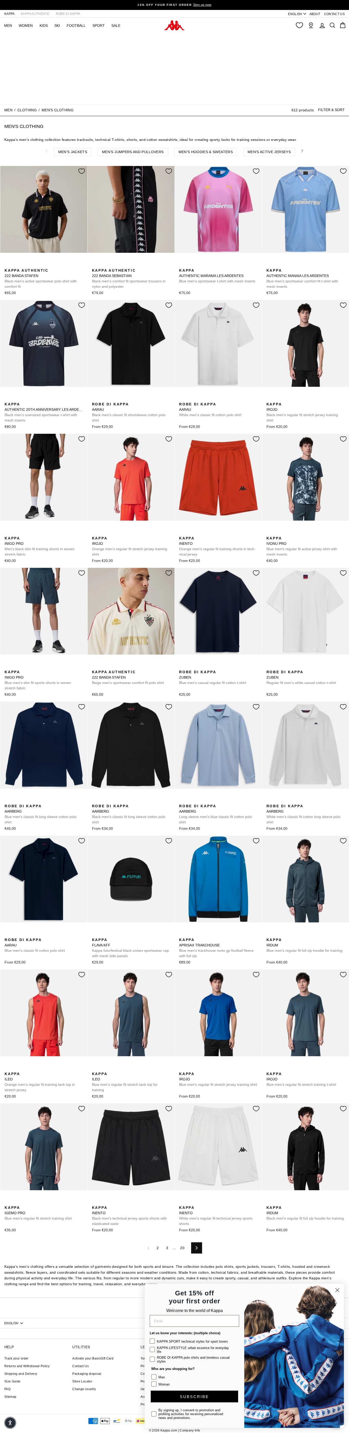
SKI (57, 25)
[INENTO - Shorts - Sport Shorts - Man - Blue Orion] (198, 532)
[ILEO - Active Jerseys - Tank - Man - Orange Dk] (8, 1068)
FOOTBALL (76, 25)
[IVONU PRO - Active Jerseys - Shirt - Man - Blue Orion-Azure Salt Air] (269, 532)
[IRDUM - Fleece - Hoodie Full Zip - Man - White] (286, 934)
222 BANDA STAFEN (41, 278)
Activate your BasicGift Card (92, 1358)
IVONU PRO (301, 546)
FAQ (7, 1389)
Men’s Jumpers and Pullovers (133, 152)
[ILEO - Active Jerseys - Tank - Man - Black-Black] (16, 1068)
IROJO (302, 412)
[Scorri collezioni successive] (302, 151)
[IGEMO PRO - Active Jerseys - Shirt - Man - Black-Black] (16, 1202)
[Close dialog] (337, 1290)
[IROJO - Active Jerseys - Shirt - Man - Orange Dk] (294, 398)
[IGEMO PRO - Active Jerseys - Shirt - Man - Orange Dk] (24, 1202)
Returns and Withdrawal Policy (27, 1366)
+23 (127, 397)
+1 (302, 397)
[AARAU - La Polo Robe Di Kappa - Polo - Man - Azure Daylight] (111, 398)
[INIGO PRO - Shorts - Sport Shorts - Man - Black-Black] (8, 532)
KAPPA (9, 14)
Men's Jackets (72, 152)
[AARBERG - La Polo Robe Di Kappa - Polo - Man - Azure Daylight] (16, 800)
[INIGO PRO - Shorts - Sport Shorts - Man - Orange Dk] (24, 532)
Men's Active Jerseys (269, 152)
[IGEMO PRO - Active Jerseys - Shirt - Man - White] (32, 1202)
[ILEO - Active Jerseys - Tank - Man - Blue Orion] (24, 1068)
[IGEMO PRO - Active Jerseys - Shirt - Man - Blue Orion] (8, 1202)
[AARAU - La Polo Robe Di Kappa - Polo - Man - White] (182, 398)
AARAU (129, 412)
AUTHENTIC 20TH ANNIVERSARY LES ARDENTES (44, 412)
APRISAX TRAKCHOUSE (216, 948)
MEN (8, 25)
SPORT (98, 25)
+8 (40, 799)
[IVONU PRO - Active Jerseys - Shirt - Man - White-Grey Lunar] (278, 532)
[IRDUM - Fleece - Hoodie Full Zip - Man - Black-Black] (278, 934)
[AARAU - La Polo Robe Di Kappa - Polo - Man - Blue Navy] (8, 934)
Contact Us (80, 1366)
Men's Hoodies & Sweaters (206, 152)
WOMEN (26, 25)
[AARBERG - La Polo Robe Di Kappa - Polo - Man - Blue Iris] (32, 800)
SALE (115, 25)
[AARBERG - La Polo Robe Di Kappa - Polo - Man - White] (269, 800)
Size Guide (12, 1381)
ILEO (40, 1082)
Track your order (16, 1358)
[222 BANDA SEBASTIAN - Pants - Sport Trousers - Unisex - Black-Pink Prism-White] (95, 264)
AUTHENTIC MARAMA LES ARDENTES (217, 275)
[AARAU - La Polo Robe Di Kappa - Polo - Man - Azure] (103, 398)
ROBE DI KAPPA (68, 14)
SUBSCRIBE (194, 1396)
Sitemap (10, 1397)
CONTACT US (334, 14)
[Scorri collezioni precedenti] (47, 151)
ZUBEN (212, 677)
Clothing (27, 110)
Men (8, 110)
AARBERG (40, 814)
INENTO (217, 546)
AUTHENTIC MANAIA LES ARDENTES (302, 278)
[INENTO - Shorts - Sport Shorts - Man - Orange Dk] (182, 532)
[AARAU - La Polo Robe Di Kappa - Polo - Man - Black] (95, 398)
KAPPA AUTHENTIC (35, 14)
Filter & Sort (331, 110)
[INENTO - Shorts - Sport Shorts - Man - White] (207, 532)
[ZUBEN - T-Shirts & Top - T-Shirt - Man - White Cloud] (190, 666)
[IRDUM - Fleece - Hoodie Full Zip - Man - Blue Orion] (269, 934)
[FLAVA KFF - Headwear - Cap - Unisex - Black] (95, 934)
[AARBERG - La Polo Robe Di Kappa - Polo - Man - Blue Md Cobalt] (8, 800)
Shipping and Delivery (20, 1374)
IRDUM (304, 945)
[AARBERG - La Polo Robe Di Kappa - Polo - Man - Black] (24, 800)
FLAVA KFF (130, 948)
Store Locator (82, 1381)
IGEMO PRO (38, 1213)
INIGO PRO (39, 546)
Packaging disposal (86, 1374)
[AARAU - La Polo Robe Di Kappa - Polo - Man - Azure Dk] (120, 398)
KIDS (44, 25)
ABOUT (314, 14)
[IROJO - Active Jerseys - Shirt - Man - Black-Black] (269, 398)
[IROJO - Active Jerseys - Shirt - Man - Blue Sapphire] (286, 398)
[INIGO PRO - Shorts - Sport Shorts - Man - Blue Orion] (16, 532)
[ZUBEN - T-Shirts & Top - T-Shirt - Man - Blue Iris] (182, 666)
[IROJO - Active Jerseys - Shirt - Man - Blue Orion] (278, 398)
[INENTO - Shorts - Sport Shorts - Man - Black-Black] (190, 532)
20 (182, 1248)
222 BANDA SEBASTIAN (129, 278)
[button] (10, 1423)
